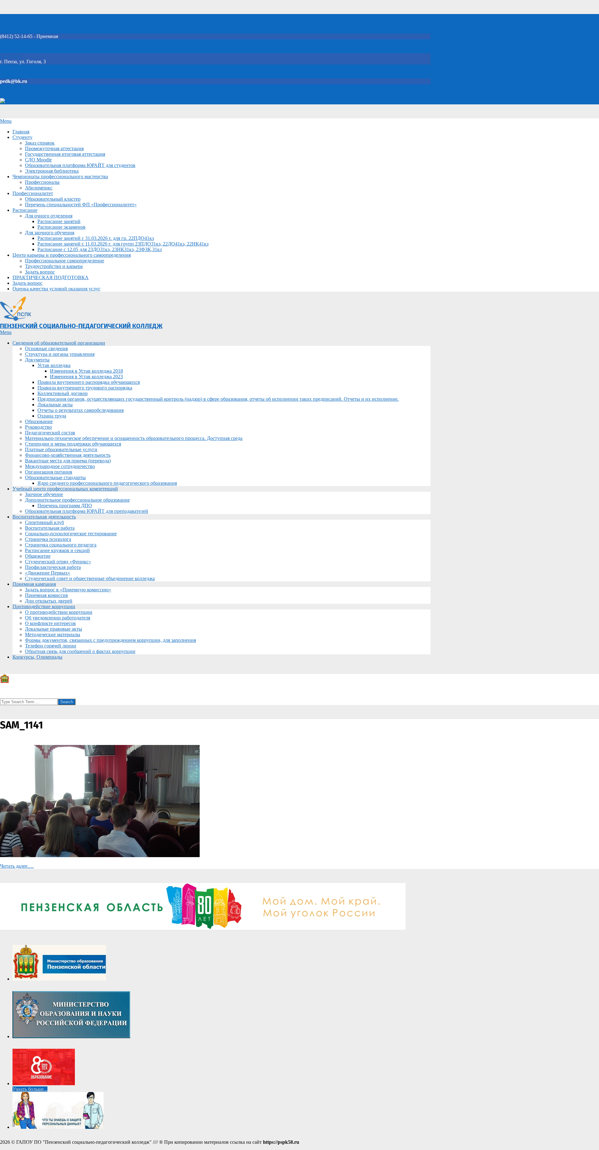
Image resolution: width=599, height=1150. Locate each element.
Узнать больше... (29, 1089)
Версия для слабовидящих (33, 101)
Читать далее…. (17, 866)
